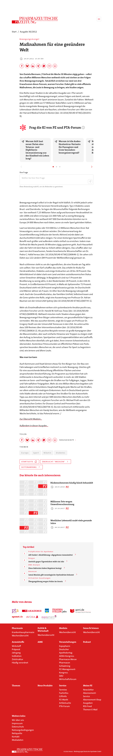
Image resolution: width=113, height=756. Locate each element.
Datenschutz (18, 726)
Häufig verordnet (20, 662)
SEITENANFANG (29, 467)
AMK (40, 642)
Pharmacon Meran (68, 659)
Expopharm (64, 646)
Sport (36, 453)
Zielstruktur (17, 659)
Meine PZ (87, 685)
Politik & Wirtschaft (43, 629)
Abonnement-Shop (92, 699)
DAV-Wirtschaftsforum (67, 677)
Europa (25, 453)
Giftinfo (63, 696)
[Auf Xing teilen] (38, 66)
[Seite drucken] (55, 66)
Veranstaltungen (67, 642)
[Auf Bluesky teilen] (27, 66)
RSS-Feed (87, 706)
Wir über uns (18, 720)
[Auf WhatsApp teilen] (44, 66)
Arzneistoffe (18, 642)
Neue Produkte (45, 685)
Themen (16, 685)
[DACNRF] (47, 611)
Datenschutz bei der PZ (66, 440)
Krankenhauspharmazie (23, 632)
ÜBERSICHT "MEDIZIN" (53, 461)
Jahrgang (16, 652)
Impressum (17, 723)
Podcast (87, 642)
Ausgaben (88, 702)
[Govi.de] (80, 611)
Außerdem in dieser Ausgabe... (34, 425)
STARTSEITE (27, 461)
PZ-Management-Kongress (67, 671)
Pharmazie (17, 628)
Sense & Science (91, 628)
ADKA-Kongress (66, 656)
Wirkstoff (16, 646)
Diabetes (60, 453)
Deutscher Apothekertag (65, 651)
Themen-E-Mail (90, 709)
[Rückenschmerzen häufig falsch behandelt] (33, 488)
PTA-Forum (64, 706)
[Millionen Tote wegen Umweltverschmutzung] (33, 507)
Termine (63, 689)
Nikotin (47, 453)
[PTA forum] (15, 611)
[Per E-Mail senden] (49, 66)
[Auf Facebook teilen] (22, 66)
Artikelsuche (65, 702)
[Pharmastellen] (59, 611)
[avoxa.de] (32, 617)
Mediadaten (17, 739)
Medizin (63, 628)
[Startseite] (27, 750)
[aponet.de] (17, 617)
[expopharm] (49, 617)
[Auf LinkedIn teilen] (33, 66)
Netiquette (17, 733)
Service (62, 685)
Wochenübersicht (20, 635)
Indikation (16, 656)
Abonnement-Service (89, 695)
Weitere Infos (18, 716)
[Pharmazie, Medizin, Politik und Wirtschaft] (35, 20)
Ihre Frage (24, 172)
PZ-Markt (63, 699)
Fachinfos (63, 693)
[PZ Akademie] (32, 611)
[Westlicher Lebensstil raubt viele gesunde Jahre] (33, 526)
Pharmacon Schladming (64, 664)
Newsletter (88, 689)
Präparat (16, 649)
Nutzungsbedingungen (23, 730)
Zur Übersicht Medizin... (31, 419)
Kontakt (15, 736)
